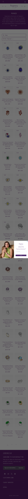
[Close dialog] (27, 241)
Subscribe (21, 255)
